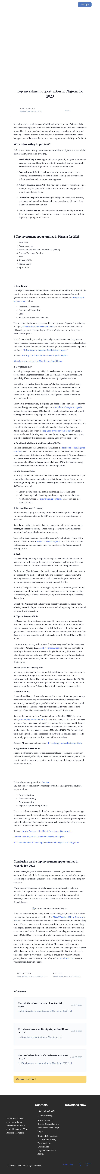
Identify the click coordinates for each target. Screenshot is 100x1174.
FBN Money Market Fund (31, 719)
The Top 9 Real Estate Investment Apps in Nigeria (45, 355)
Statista (45, 782)
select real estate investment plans (38, 326)
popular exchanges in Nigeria (68, 407)
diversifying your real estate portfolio (65, 743)
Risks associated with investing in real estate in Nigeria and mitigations (46, 842)
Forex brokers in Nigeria (48, 541)
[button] (45, 4)
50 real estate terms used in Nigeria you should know (38, 361)
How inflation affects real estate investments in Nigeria (39, 836)
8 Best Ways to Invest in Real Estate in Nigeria (45, 350)
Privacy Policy (68, 1164)
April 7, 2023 (76, 1005)
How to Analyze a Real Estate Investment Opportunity (46, 831)
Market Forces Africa (49, 648)
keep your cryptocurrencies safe (57, 431)
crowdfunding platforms (51, 499)
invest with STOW (65, 958)
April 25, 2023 (76, 1057)
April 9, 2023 (76, 1031)
